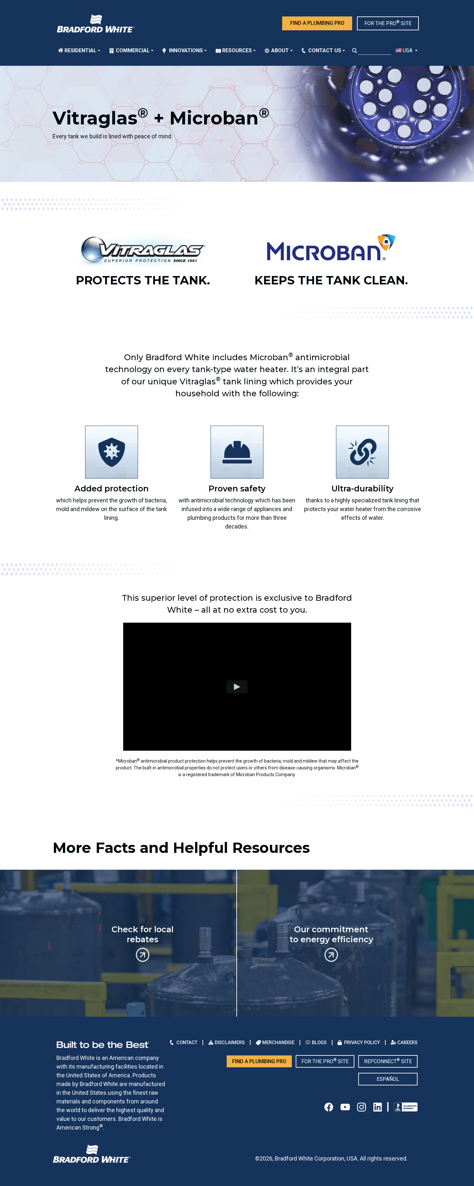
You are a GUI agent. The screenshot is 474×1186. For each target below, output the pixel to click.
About (280, 50)
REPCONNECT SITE (388, 1061)
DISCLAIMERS (230, 1042)
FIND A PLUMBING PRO (317, 23)
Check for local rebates (142, 934)
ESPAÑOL (388, 1079)
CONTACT (186, 1042)
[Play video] (237, 686)
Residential (80, 50)
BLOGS (319, 1042)
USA (407, 50)
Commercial (133, 50)
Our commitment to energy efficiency (331, 934)
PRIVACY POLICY (362, 1042)
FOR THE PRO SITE (387, 23)
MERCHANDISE (278, 1042)
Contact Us (324, 50)
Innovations (186, 50)
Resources (237, 50)
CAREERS (407, 1042)
